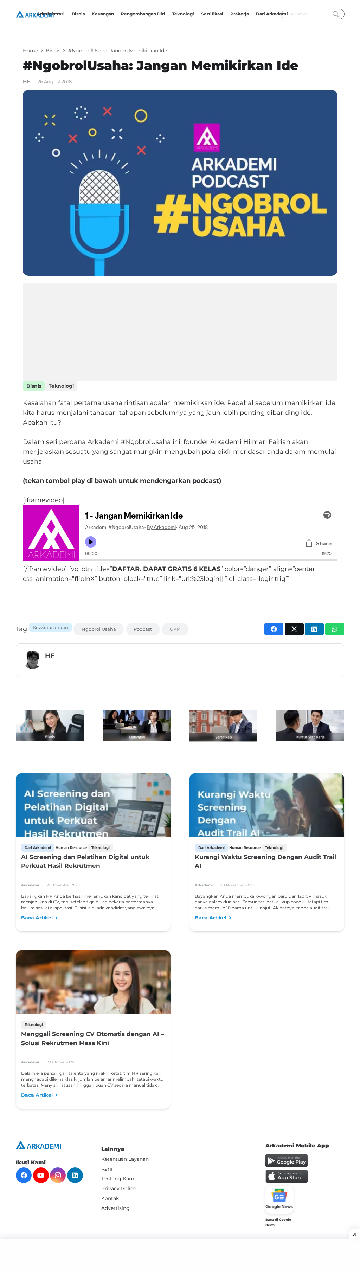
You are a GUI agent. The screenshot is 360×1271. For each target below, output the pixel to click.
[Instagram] (58, 1175)
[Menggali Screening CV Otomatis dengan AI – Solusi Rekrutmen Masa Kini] (93, 1001)
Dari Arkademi (38, 847)
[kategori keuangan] (137, 725)
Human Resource (71, 847)
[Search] (335, 14)
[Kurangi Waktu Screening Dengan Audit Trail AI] (266, 813)
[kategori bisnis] (50, 725)
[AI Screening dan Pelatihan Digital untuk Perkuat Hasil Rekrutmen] (93, 813)
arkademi (30, 885)
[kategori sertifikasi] (223, 726)
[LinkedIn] (75, 1175)
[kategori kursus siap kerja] (310, 725)
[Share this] (273, 629)
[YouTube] (41, 1175)
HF (26, 81)
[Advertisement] (180, 332)
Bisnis (33, 386)
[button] (226, 14)
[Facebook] (24, 1175)
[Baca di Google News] (279, 1200)
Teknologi (61, 386)
